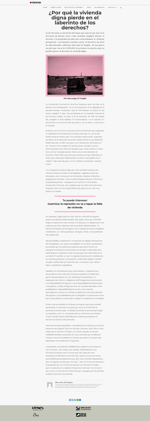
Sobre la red (56, 7)
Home (45, 7)
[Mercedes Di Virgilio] (50, 386)
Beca (89, 7)
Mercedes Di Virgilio (64, 382)
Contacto (112, 7)
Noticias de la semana (73, 7)
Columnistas (99, 7)
